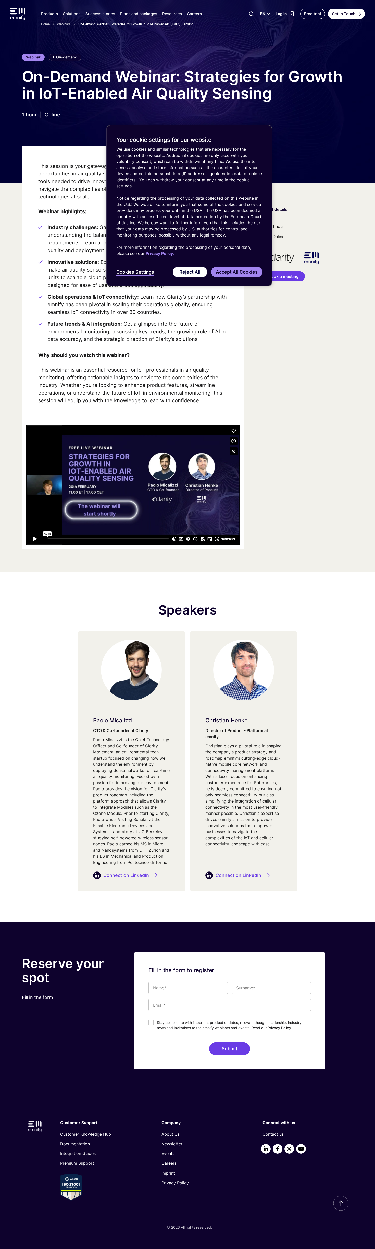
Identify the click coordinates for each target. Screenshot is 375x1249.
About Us (170, 1134)
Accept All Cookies (237, 272)
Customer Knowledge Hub (85, 1134)
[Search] (251, 14)
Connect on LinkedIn (126, 875)
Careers (194, 13)
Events (167, 1153)
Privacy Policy (175, 1182)
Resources (172, 13)
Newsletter (171, 1143)
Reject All (190, 272)
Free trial (312, 13)
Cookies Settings (135, 272)
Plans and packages (138, 13)
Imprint (168, 1173)
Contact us (273, 1134)
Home (45, 24)
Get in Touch (343, 13)
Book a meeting (283, 276)
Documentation (75, 1143)
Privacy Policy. (280, 1028)
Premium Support (77, 1163)
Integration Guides (78, 1153)
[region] (189, 205)
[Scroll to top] (340, 1203)
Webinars (64, 24)
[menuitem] (102, 1134)
